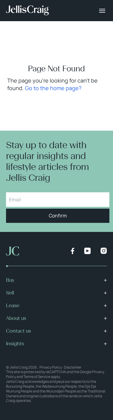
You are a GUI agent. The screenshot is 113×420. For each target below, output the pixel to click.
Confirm (58, 215)
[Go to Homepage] (27, 10)
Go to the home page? (53, 88)
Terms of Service (37, 376)
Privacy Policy (50, 367)
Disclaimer (72, 367)
